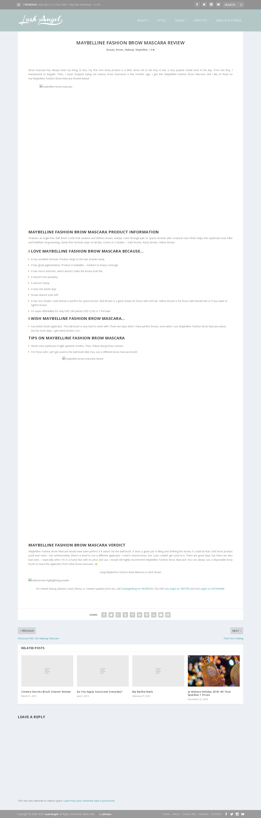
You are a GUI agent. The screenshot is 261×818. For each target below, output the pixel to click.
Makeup (129, 49)
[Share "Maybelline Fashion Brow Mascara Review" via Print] (168, 614)
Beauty (142, 20)
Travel (180, 20)
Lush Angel (51, 814)
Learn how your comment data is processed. (89, 800)
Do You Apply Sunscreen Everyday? (100, 691)
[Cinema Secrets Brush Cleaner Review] (47, 670)
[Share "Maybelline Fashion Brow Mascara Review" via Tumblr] (125, 614)
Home (166, 814)
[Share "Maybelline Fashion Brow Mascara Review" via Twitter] (111, 614)
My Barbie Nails (142, 691)
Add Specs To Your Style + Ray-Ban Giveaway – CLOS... (70, 4)
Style (161, 20)
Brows (119, 49)
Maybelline (141, 49)
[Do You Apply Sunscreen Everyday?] (103, 670)
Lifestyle (200, 20)
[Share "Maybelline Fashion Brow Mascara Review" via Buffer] (146, 614)
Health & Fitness (228, 20)
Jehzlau (106, 814)
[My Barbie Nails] (158, 670)
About (176, 814)
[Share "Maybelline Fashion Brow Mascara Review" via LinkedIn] (139, 614)
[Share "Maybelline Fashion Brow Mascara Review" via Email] (160, 614)
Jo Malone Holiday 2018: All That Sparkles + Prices (209, 693)
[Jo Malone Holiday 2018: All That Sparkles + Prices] (214, 671)
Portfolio (216, 814)
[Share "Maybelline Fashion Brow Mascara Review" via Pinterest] (132, 614)
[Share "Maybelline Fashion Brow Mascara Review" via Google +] (118, 614)
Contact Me (189, 814)
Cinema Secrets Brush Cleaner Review (46, 691)
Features (203, 814)
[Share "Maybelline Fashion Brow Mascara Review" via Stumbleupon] (153, 614)
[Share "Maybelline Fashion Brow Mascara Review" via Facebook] (104, 614)
